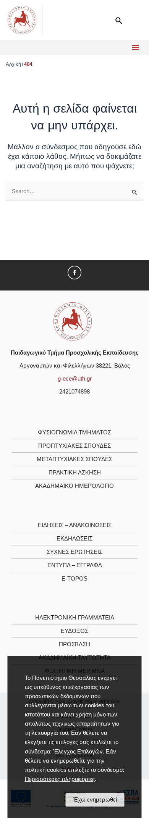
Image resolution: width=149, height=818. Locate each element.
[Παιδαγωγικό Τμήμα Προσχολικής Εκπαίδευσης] (72, 321)
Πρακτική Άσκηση (75, 473)
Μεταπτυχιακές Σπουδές (74, 459)
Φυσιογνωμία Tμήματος (74, 432)
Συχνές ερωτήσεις (74, 552)
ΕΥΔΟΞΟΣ (74, 631)
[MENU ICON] (134, 47)
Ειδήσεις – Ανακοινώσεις (75, 525)
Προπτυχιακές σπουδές (74, 446)
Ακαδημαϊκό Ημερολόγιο (74, 486)
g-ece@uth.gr (75, 379)
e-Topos (74, 579)
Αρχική (13, 64)
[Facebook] (74, 272)
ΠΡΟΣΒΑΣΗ (74, 644)
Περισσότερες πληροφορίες (60, 779)
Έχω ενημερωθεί (95, 800)
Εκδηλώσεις (74, 539)
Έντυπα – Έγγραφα (74, 565)
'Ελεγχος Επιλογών (78, 752)
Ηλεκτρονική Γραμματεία (74, 618)
